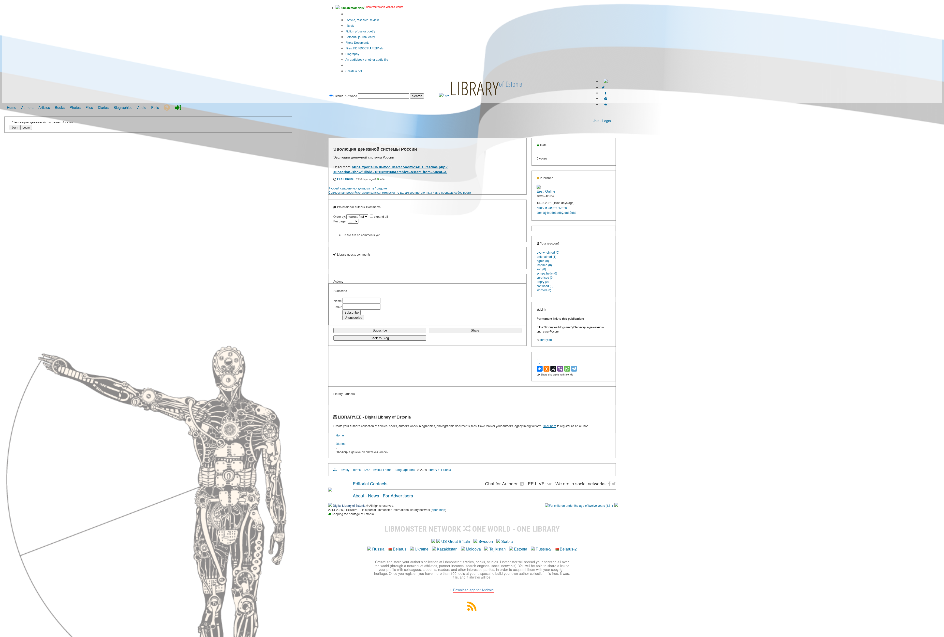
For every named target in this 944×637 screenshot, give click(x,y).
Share (475, 330)
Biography (352, 54)
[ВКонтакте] (540, 369)
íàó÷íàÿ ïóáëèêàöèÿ (550, 212)
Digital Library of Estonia (349, 505)
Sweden (485, 541)
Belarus (399, 549)
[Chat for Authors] (605, 98)
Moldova (473, 549)
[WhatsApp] (567, 369)
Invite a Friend (382, 469)
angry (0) (543, 281)
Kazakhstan (447, 549)
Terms (357, 469)
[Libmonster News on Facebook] (605, 93)
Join (596, 120)
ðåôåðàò (570, 212)
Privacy (344, 469)
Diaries (340, 443)
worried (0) (544, 290)
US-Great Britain (455, 541)
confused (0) (545, 286)
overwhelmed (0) (548, 252)
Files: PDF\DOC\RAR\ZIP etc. (364, 48)
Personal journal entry (360, 37)
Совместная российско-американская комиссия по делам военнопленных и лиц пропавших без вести (399, 192)
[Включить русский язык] (606, 81)
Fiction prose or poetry (360, 31)
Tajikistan (497, 549)
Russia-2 (543, 549)
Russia (378, 549)
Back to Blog (379, 338)
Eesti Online (345, 179)
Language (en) (405, 469)
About (358, 495)
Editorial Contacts (370, 483)
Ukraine (421, 549)
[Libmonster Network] (579, 505)
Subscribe (380, 330)
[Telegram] (574, 369)
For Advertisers (398, 495)
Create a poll (354, 71)
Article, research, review (362, 20)
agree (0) (543, 261)
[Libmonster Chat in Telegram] (523, 483)
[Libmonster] (330, 489)
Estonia (520, 549)
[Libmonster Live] (605, 104)
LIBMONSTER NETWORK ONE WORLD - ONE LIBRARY (472, 529)
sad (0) (541, 269)
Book (350, 25)
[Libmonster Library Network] (616, 505)
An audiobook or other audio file (366, 59)
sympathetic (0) (547, 273)
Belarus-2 (568, 549)
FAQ (366, 469)
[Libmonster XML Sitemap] (472, 609)
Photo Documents (357, 42)
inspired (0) (544, 265)
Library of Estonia (439, 469)
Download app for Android (473, 589)
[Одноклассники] (546, 369)
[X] (553, 369)
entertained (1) (546, 256)
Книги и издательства (552, 207)
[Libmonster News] (603, 87)
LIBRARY (474, 88)
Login (606, 120)
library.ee (546, 339)
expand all (381, 216)
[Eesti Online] (539, 187)
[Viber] (560, 369)
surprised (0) (545, 277)
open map (438, 509)
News (373, 495)
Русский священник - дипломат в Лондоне (357, 188)
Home (340, 435)
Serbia (507, 541)
